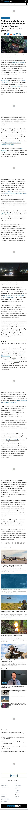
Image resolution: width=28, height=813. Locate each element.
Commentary (5, 18)
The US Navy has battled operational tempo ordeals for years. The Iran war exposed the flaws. (14, 732)
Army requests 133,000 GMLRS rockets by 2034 (17, 697)
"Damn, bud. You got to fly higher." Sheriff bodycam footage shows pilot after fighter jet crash (17, 704)
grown (14, 358)
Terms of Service (4, 787)
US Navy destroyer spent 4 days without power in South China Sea (14, 747)
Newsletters (17, 787)
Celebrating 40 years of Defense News (10, 589)
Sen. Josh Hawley (20, 295)
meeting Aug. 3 (5, 80)
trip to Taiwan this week (18, 62)
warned (9, 191)
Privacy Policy (4, 785)
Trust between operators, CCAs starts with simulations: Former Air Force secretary (11, 566)
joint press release (15, 86)
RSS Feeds (17, 790)
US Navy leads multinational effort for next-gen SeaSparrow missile (13, 742)
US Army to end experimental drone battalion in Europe (13, 752)
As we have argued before (12, 439)
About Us (17, 796)
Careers (16, 798)
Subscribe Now (18, 785)
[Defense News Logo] (8, 1)
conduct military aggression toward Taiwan (15, 193)
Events (16, 788)
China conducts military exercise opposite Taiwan (13, 343)
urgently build (4, 213)
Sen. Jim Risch (7, 295)
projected (16, 361)
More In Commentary (7, 548)
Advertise (3, 796)
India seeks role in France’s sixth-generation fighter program (13, 737)
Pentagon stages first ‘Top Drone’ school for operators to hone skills (11, 660)
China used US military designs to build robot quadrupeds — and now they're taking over (17, 691)
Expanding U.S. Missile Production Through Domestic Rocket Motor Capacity (12, 687)
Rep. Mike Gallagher (8, 297)
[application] (14, 677)
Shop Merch (17, 792)
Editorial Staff (4, 801)
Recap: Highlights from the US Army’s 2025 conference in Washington (11, 636)
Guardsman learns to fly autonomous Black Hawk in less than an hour (13, 611)
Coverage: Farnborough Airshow (12, 3)
